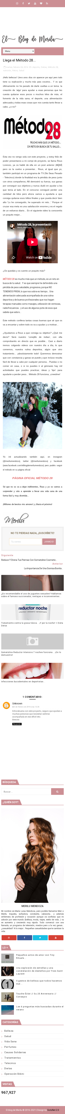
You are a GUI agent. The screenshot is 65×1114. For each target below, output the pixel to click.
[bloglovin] (41, 3)
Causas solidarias (15, 1052)
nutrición (7, 70)
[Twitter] (40, 937)
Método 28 (53, 67)
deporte (36, 67)
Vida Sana (10, 1041)
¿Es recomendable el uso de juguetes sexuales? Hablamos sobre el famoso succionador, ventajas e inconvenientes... (31, 595)
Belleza (9, 1031)
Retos (15, 70)
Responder (17, 724)
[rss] (47, 3)
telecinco (10, 1063)
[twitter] (29, 3)
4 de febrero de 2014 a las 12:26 (26, 707)
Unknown (17, 703)
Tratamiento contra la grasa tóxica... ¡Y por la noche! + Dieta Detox (32, 624)
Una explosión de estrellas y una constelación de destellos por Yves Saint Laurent (39, 971)
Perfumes (10, 1047)
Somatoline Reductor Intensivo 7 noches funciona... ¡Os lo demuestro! (31, 653)
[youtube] (35, 3)
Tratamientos (12, 1058)
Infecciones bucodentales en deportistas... (23, 682)
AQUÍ (59, 165)
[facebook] (23, 3)
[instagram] (17, 3)
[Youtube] (55, 937)
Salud (21, 70)
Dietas (44, 67)
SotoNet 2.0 (53, 1110)
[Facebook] (24, 937)
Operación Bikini (14, 1074)
